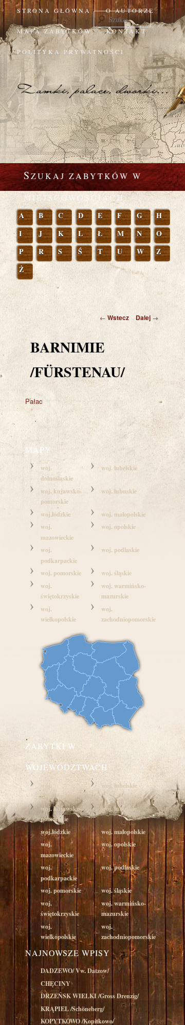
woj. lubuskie (119, 491)
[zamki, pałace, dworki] (92, 81)
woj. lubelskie (119, 468)
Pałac (34, 401)
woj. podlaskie (120, 549)
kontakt (126, 31)
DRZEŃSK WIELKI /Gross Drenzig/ (90, 996)
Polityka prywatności (70, 51)
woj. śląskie (116, 573)
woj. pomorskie (61, 573)
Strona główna (54, 10)
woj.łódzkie (55, 514)
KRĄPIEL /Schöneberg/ (72, 1008)
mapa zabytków (54, 31)
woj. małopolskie (123, 514)
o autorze (130, 10)
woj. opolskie (118, 526)
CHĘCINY (55, 983)
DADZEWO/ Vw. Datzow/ (75, 970)
